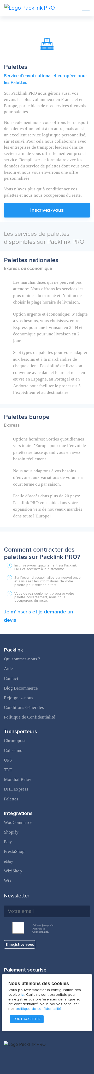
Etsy (8, 841)
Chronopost (15, 740)
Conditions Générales (24, 707)
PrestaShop (14, 851)
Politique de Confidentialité (29, 717)
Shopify (11, 832)
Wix (7, 880)
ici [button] (22, 994)
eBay (8, 861)
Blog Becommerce (21, 688)
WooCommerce (18, 822)
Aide (8, 668)
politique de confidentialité (38, 1008)
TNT (8, 769)
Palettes (11, 799)
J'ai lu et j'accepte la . (42, 928)
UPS (8, 760)
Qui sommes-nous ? (22, 658)
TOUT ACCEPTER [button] (26, 1019)
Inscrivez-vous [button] (47, 210)
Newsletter (16, 896)
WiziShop (13, 870)
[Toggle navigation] (86, 8)
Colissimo (13, 750)
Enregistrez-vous (19, 944)
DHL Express (16, 789)
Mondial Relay (17, 779)
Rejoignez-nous (18, 697)
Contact (11, 678)
